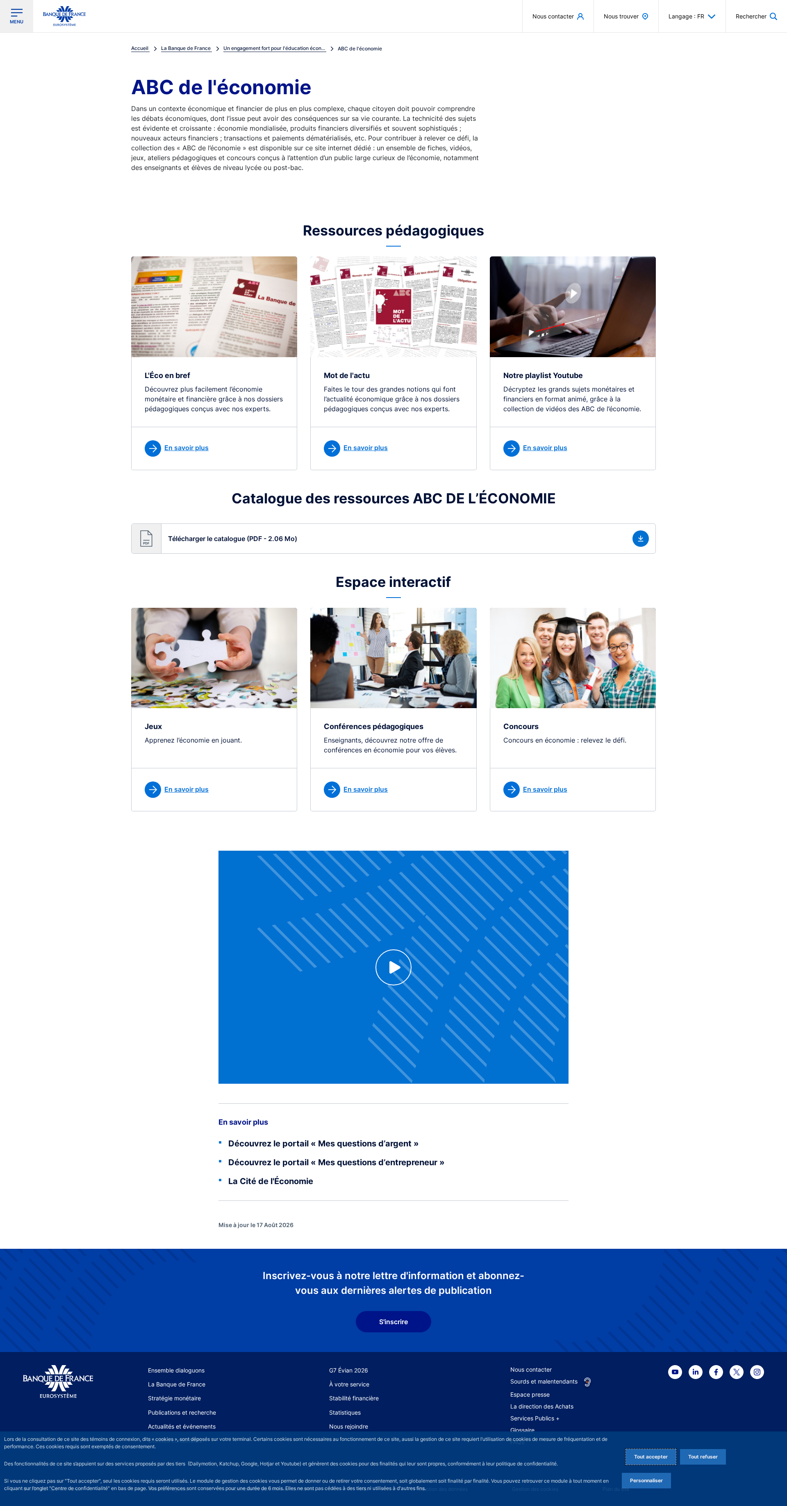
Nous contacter (531, 1369)
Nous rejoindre (348, 1426)
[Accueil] (58, 1381)
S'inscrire (393, 1322)
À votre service (349, 1384)
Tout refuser (703, 1457)
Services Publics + (535, 1418)
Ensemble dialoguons (176, 1370)
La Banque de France (176, 1384)
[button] (756, 16)
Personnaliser (646, 1480)
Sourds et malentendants (544, 1381)
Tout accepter (651, 1457)
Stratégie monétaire (174, 1398)
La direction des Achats (541, 1406)
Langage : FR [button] (686, 16)
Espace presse (530, 1394)
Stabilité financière (354, 1398)
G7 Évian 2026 (348, 1370)
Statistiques (345, 1412)
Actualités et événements (182, 1426)
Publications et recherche (182, 1412)
